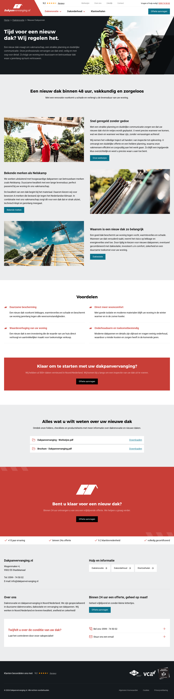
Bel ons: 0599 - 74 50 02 (105, 629)
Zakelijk (109, 3)
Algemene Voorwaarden (128, 690)
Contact (120, 3)
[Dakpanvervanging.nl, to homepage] (17, 8)
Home (6, 20)
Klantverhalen (98, 11)
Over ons (97, 3)
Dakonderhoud (74, 11)
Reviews (61, 3)
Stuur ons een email (103, 636)
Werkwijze (85, 3)
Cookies (146, 690)
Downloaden (135, 440)
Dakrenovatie (51, 11)
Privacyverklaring (161, 690)
